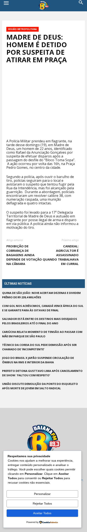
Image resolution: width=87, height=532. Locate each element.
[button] (81, 5)
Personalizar (42, 494)
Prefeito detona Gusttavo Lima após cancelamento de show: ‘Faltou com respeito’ (42, 373)
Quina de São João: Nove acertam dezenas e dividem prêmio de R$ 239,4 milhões (41, 295)
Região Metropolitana (22, 29)
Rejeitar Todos (42, 503)
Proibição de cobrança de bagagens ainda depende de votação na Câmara (24, 255)
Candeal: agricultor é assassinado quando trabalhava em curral (61, 255)
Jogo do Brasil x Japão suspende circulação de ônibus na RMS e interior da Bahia (38, 360)
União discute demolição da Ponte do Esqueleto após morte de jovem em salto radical (40, 386)
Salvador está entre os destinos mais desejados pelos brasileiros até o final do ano (39, 321)
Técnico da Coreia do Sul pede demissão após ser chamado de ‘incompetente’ (39, 347)
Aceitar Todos (42, 513)
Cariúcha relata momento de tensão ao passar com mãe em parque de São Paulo (42, 334)
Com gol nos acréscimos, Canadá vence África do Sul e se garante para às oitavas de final (42, 308)
